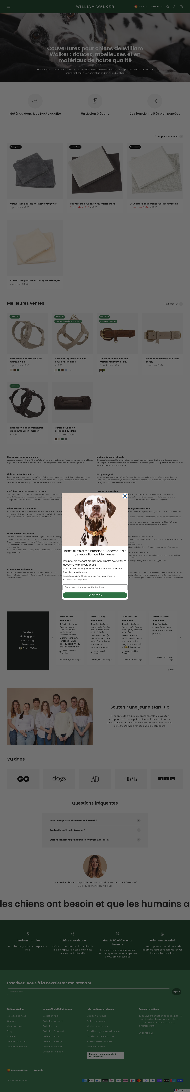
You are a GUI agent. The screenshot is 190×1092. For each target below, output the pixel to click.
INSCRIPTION (95, 595)
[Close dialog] (125, 496)
